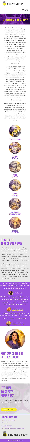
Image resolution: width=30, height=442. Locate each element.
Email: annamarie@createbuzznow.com (13, 428)
